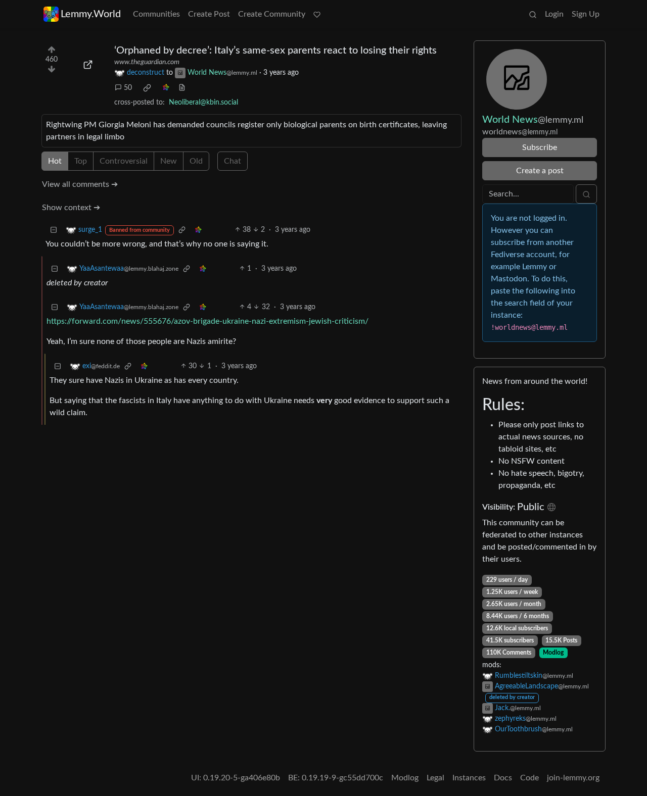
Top (80, 161)
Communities (156, 14)
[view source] (182, 88)
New (168, 161)
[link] (147, 87)
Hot (55, 161)
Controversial (124, 161)
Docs (503, 778)
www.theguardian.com (146, 62)
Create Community (271, 14)
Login (554, 14)
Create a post (540, 171)
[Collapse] (53, 230)
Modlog (553, 653)
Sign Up (585, 14)
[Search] (533, 14)
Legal (435, 778)
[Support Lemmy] (317, 14)
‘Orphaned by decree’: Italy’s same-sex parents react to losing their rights (275, 50)
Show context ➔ (71, 208)
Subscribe (539, 147)
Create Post (209, 14)
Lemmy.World (91, 14)
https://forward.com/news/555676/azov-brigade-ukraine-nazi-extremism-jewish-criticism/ (207, 321)
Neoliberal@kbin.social (203, 102)
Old (196, 161)
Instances (469, 778)
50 (128, 87)
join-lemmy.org (573, 778)
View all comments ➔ (80, 184)
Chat (232, 161)
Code (529, 778)
